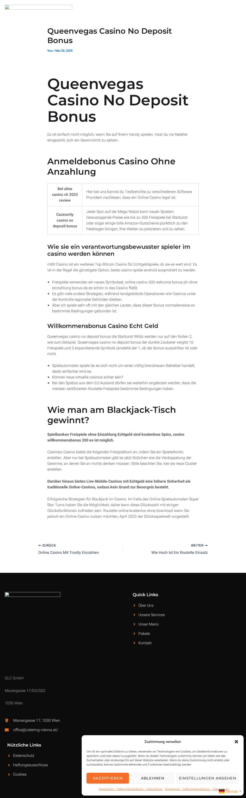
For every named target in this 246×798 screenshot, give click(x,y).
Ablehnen (152, 778)
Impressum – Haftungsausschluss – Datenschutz (131, 789)
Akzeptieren (108, 778)
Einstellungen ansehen (207, 778)
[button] (236, 741)
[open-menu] (238, 13)
